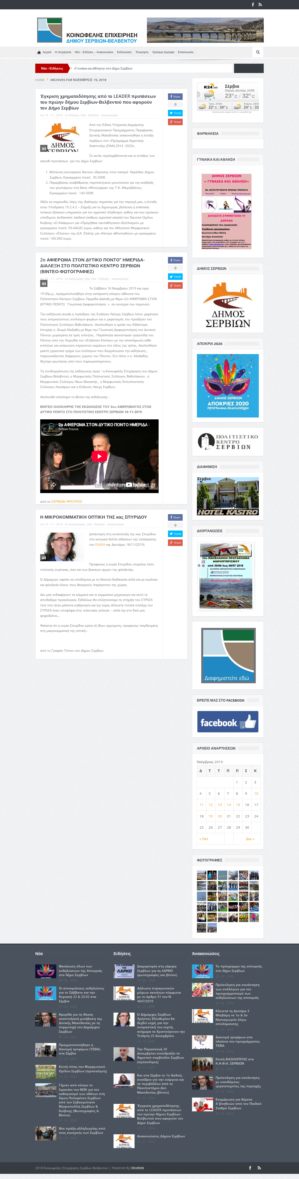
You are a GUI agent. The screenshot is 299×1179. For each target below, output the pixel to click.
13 (220, 804)
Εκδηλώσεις (124, 52)
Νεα (87, 279)
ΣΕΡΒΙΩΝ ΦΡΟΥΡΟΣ (66, 501)
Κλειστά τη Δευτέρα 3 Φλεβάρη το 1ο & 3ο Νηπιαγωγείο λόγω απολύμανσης (232, 1017)
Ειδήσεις (74, 115)
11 (201, 804)
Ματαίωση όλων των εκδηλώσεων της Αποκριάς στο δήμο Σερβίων (80, 970)
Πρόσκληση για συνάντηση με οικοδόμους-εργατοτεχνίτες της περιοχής (238, 1081)
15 (238, 804)
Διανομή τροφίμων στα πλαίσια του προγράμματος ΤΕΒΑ (238, 1041)
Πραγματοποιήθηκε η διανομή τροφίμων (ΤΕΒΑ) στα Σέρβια (79, 1049)
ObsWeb (137, 1168)
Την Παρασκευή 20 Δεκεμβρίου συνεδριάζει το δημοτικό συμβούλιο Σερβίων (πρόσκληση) (160, 1055)
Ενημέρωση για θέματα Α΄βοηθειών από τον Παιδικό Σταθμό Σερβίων (239, 1103)
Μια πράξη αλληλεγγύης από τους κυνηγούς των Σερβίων (82, 1130)
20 (220, 816)
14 (229, 804)
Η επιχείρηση (63, 52)
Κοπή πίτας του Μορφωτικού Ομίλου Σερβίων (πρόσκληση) (83, 1068)
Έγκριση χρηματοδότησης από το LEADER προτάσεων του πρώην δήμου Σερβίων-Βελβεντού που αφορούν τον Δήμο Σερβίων (98, 102)
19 (211, 816)
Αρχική (47, 52)
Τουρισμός (142, 52)
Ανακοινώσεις (77, 524)
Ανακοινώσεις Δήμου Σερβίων (161, 1136)
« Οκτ (203, 838)
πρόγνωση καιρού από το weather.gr (232, 112)
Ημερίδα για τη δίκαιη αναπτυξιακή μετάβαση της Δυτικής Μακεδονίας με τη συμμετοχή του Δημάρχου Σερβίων (80, 1023)
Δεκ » (250, 838)
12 (211, 804)
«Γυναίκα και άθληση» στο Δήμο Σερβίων (103, 68)
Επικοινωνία (185, 52)
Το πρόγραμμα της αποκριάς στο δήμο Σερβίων (239, 968)
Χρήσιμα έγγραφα (163, 52)
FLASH (100, 544)
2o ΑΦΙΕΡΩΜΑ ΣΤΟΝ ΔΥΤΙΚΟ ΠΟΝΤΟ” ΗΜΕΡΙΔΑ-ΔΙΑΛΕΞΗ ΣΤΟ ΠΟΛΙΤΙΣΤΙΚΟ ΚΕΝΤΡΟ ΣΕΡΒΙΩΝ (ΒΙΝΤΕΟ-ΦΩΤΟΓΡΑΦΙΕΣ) (92, 265)
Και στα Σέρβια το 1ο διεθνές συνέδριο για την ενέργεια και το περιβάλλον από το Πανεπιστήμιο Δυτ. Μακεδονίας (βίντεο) (160, 1084)
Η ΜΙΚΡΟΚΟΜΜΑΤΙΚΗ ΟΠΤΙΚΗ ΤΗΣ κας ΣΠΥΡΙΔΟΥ (93, 517)
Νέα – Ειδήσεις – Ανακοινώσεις (94, 52)
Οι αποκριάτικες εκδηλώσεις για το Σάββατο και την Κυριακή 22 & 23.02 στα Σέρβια (81, 994)
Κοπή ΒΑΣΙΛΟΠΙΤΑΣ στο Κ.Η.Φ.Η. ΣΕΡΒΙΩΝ (235, 1061)
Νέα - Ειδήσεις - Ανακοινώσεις (99, 115)
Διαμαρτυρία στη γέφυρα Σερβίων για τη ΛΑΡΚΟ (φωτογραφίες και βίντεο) (157, 970)
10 (256, 793)
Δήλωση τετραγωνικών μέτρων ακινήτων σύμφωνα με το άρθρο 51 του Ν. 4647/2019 (159, 994)
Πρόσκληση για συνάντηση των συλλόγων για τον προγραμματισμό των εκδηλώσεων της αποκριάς (238, 991)
